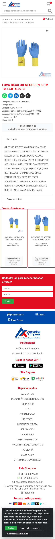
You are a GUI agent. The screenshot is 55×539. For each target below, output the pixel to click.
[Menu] (4, 4)
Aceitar (11, 528)
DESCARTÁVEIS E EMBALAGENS (27, 399)
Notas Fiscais (17, 320)
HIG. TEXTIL (27, 419)
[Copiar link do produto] (28, 95)
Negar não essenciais (30, 528)
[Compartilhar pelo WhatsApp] (4, 95)
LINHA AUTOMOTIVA (27, 439)
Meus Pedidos (17, 315)
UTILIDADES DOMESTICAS (27, 460)
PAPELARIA (27, 449)
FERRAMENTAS (27, 414)
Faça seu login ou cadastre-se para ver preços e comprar (27, 127)
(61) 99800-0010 (29, 478)
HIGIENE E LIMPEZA (27, 424)
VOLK (10, 120)
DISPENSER (28, 404)
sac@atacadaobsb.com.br (29, 482)
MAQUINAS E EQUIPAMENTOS (27, 444)
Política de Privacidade (27, 348)
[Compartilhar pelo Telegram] (10, 95)
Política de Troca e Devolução (27, 353)
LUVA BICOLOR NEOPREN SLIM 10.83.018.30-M (14, 238)
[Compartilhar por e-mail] (22, 95)
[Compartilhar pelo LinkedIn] (16, 95)
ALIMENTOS (27, 394)
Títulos (41, 315)
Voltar (49, 19)
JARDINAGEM (27, 429)
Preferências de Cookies (17, 533)
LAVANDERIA (27, 434)
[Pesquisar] (50, 11)
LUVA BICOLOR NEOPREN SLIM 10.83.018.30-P (41, 238)
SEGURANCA (27, 455)
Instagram (29, 492)
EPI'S (27, 409)
